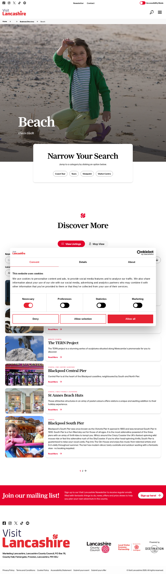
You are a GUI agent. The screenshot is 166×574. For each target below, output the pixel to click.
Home (5, 21)
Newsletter (78, 3)
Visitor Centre (104, 173)
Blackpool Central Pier (67, 371)
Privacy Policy (8, 570)
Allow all (130, 318)
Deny (35, 318)
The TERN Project (63, 343)
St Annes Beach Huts (65, 395)
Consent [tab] (34, 262)
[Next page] (85, 471)
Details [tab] (83, 262)
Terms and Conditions (25, 570)
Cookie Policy (43, 570)
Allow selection (83, 318)
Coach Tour (60, 173)
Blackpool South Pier (66, 423)
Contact (91, 3)
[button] (159, 12)
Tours (74, 173)
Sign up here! (148, 495)
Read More (53, 329)
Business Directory (27, 21)
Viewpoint (87, 173)
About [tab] (131, 262)
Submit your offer (98, 570)
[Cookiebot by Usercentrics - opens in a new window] (139, 252)
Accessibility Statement (61, 570)
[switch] (64, 305)
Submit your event (81, 570)
